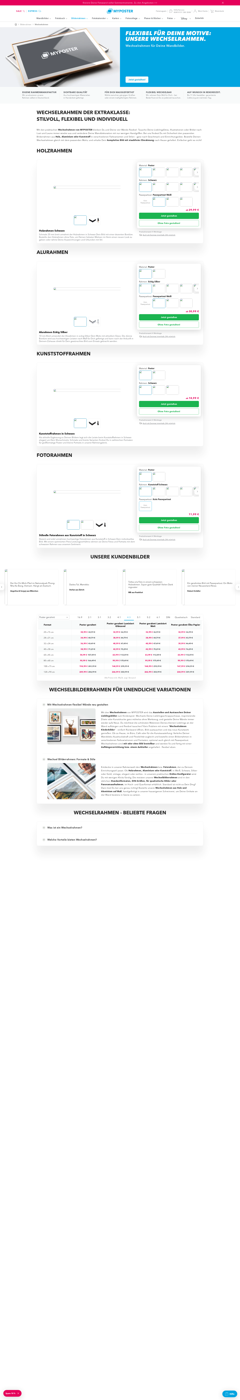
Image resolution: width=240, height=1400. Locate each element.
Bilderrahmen (25, 24)
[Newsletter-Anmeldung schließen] (18, 1393)
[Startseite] (16, 24)
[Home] (120, 11)
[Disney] (185, 18)
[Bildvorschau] (87, 187)
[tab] (80, 617)
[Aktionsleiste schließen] (223, 3)
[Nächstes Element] (197, 172)
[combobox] (53, 617)
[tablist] (138, 617)
